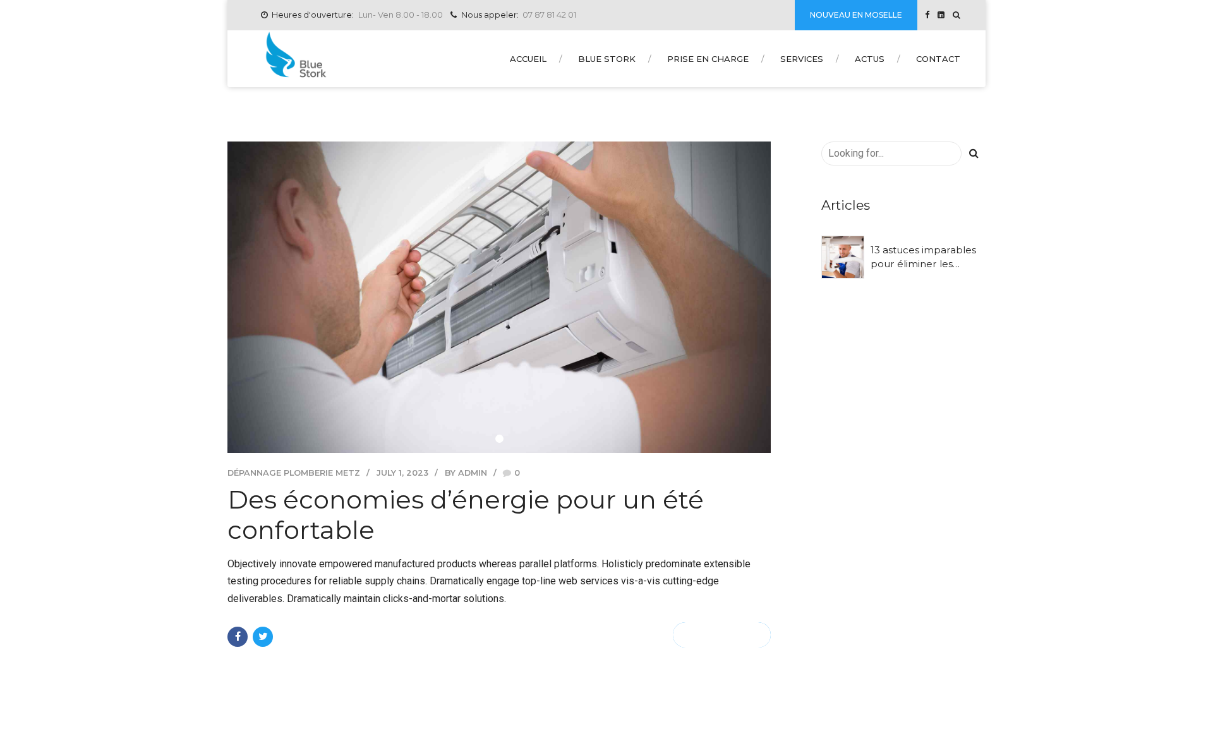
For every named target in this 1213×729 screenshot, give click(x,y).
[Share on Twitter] (263, 637)
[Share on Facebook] (237, 637)
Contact (938, 59)
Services (801, 59)
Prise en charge (708, 59)
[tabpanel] (499, 297)
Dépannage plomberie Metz (293, 473)
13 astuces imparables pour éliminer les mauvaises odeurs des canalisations (924, 257)
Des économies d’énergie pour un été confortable (465, 514)
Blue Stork (607, 59)
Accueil (528, 59)
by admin (466, 473)
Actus (869, 59)
